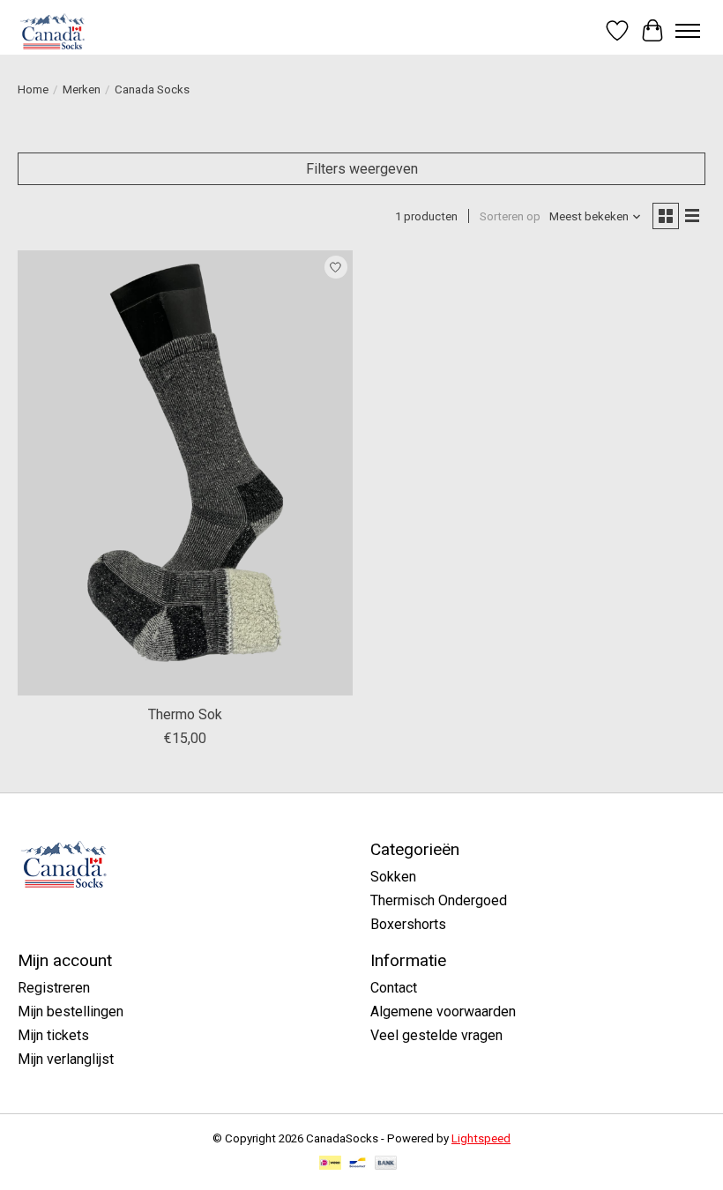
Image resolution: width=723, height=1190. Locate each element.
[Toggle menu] (687, 30)
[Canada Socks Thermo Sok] (185, 472)
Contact (393, 987)
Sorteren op (510, 216)
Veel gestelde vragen (436, 1035)
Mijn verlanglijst (66, 1059)
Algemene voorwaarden (443, 1011)
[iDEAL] (330, 1164)
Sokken (393, 876)
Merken (82, 89)
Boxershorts (408, 924)
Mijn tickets (53, 1035)
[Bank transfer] (386, 1164)
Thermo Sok (185, 714)
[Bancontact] (358, 1164)
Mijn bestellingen (70, 1011)
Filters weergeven (362, 168)
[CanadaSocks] (54, 30)
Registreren (54, 987)
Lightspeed (481, 1138)
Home (33, 89)
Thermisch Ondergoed (438, 900)
